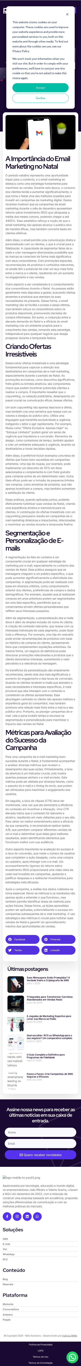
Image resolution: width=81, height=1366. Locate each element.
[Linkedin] (27, 1216)
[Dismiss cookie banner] (67, 14)
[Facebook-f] (7, 1216)
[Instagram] (17, 1216)
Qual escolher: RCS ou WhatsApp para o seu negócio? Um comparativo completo (49, 1037)
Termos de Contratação (41, 1362)
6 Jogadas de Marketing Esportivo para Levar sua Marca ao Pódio (49, 1017)
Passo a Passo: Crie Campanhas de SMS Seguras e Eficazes (50, 1075)
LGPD (40, 1350)
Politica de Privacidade (40, 1344)
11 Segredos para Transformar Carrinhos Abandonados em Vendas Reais (50, 998)
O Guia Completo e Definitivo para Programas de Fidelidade (46, 1056)
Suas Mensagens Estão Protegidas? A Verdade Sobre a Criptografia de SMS (48, 979)
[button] (23, 939)
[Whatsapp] (37, 1216)
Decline (40, 98)
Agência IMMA (69, 1335)
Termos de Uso (40, 1356)
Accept (40, 87)
